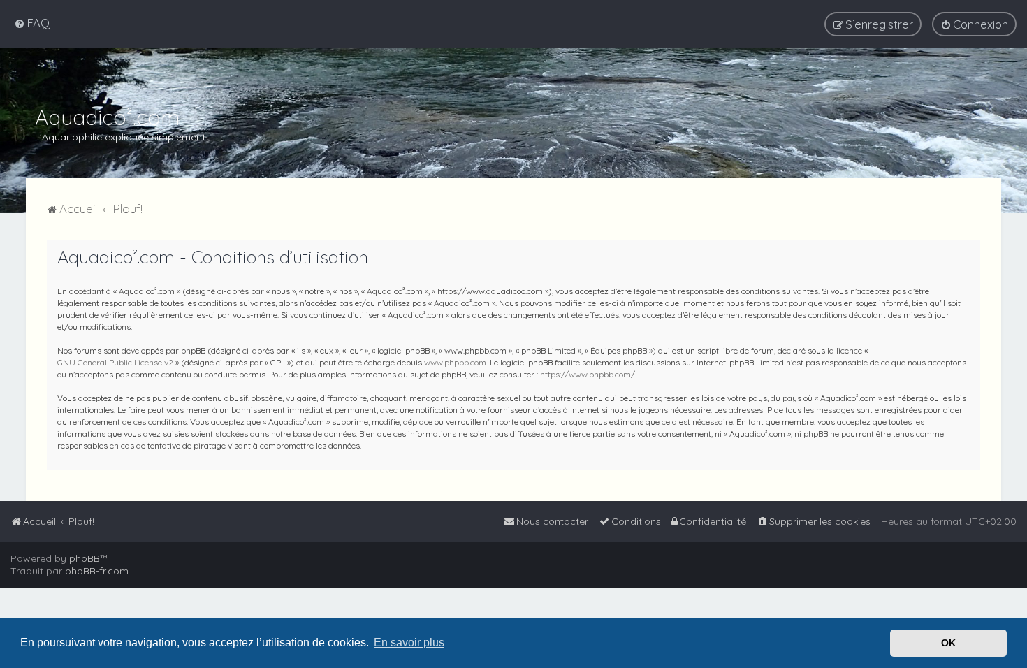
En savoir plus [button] (409, 642)
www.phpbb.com (455, 362)
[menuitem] (31, 23)
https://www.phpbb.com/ (587, 374)
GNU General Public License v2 (115, 362)
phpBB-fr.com (97, 571)
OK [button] (948, 642)
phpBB (84, 558)
